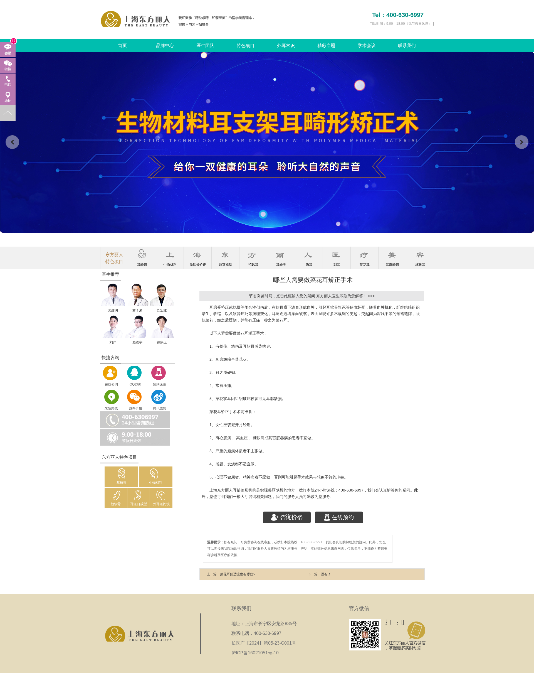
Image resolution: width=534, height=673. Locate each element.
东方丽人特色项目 (114, 258)
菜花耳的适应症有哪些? (237, 574)
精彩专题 (326, 45)
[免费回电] (8, 81)
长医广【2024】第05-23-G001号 (265, 643)
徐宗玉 (162, 342)
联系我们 (407, 45)
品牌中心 (165, 45)
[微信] (8, 65)
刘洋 (113, 342)
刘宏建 (162, 310)
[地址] (8, 97)
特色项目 (245, 45)
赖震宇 (137, 342)
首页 (122, 45)
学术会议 (366, 45)
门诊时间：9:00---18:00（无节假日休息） (401, 24)
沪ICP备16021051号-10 (255, 652)
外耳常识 (286, 45)
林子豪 (137, 310)
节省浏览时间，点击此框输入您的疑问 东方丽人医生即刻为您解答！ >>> (312, 296)
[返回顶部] (8, 113)
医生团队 (205, 45)
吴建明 (113, 310)
